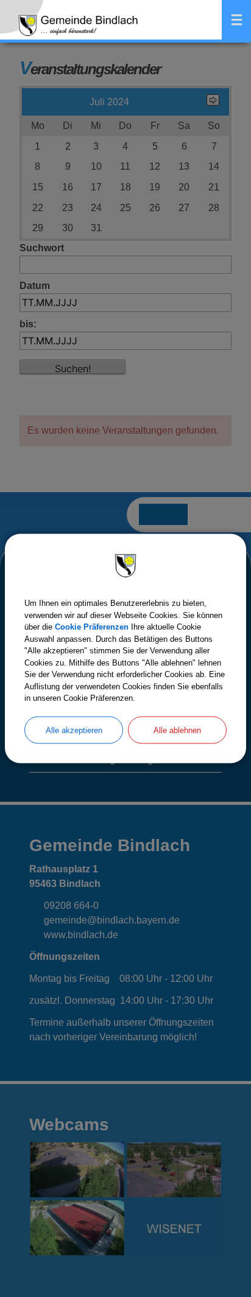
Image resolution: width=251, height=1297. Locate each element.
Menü (236, 20)
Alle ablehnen (177, 729)
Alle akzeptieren (74, 729)
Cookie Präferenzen (92, 626)
